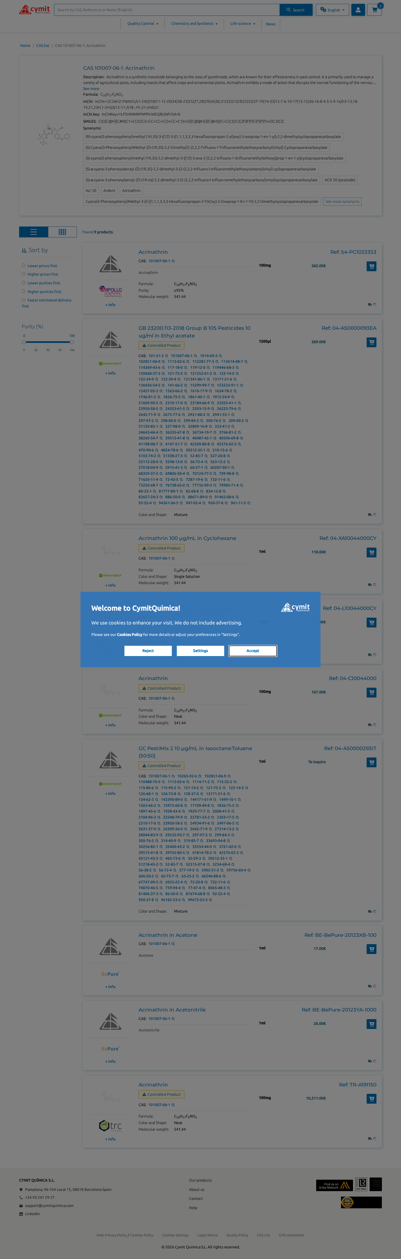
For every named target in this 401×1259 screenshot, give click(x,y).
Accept (253, 650)
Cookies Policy (129, 634)
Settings (200, 650)
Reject (148, 650)
